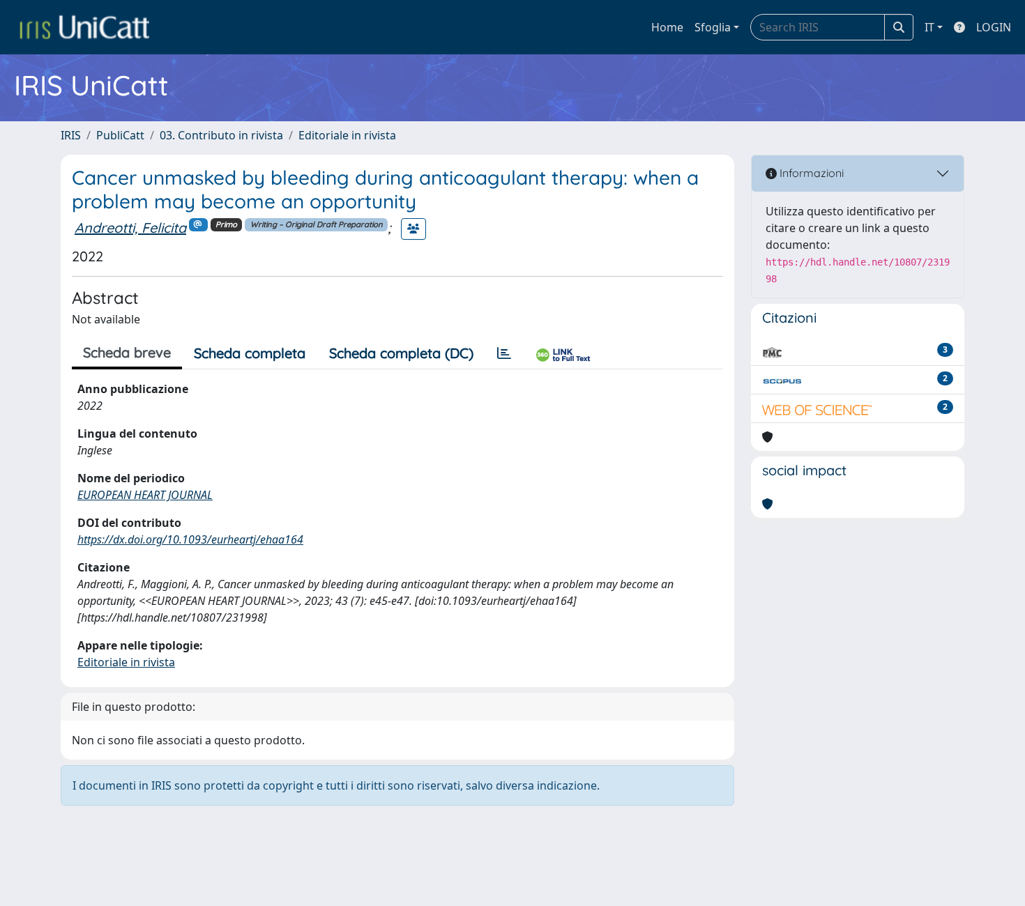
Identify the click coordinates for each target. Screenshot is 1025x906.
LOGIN (993, 27)
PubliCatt (120, 135)
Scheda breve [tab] (127, 352)
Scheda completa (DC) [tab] (401, 353)
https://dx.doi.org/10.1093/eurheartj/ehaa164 (190, 539)
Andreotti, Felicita (130, 227)
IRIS (71, 135)
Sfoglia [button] (712, 27)
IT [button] (929, 27)
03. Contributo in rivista (221, 135)
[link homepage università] (84, 27)
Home (667, 27)
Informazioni (810, 173)
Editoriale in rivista (347, 135)
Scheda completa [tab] (249, 353)
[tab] (504, 353)
